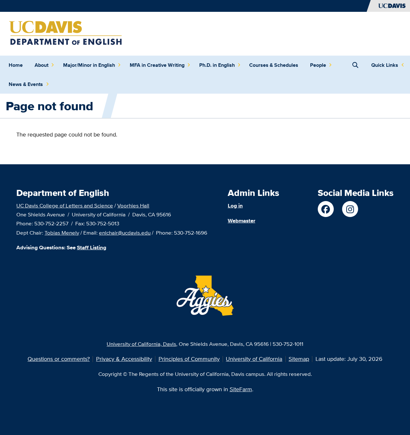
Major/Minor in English (89, 65)
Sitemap (299, 358)
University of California (254, 358)
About (41, 65)
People (318, 65)
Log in (235, 205)
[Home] (66, 33)
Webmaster (241, 220)
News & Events (26, 84)
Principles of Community (189, 358)
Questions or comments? (59, 358)
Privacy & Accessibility (124, 358)
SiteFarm (241, 389)
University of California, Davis (141, 344)
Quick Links (384, 65)
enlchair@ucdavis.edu (125, 233)
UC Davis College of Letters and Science (64, 205)
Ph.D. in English (217, 65)
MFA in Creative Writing (157, 65)
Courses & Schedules (273, 65)
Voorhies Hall (133, 205)
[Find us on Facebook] (326, 209)
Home (16, 65)
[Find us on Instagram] (350, 209)
